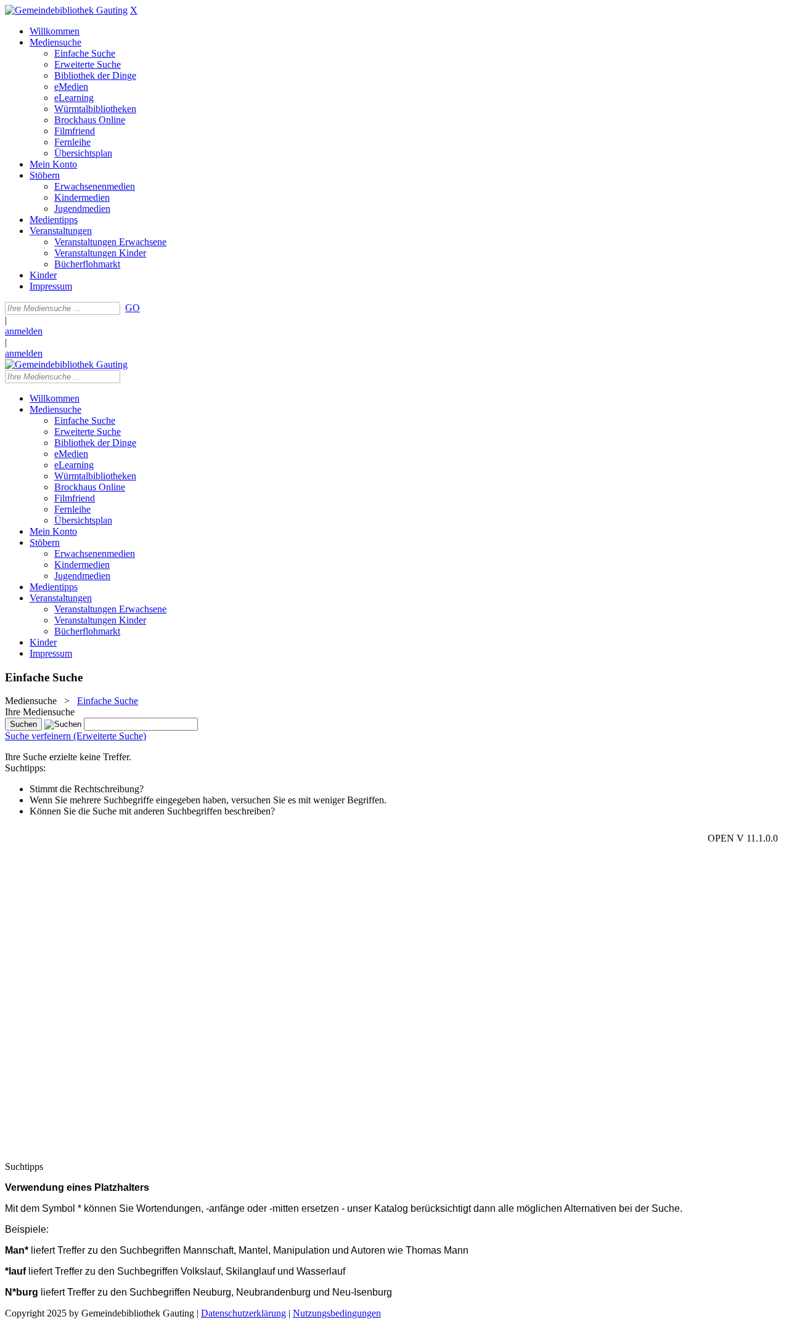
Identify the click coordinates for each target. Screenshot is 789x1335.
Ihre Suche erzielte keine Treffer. (68, 757)
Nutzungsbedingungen (337, 1313)
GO (132, 307)
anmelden (24, 331)
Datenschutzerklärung (243, 1313)
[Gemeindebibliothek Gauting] (66, 10)
